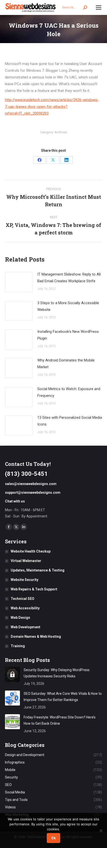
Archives (60, 132)
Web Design (20, 618)
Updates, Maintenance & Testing (37, 570)
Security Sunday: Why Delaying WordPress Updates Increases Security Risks (57, 673)
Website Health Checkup (31, 551)
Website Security (24, 580)
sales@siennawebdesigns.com (30, 484)
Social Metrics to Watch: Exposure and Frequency (68, 392)
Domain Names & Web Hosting (36, 636)
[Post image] (18, 282)
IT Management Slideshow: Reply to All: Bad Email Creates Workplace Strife (69, 277)
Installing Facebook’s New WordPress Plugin (68, 335)
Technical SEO (22, 599)
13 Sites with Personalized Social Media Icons (69, 420)
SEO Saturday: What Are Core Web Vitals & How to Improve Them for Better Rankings (63, 697)
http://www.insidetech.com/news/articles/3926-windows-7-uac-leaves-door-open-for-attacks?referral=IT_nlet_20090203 (52, 107)
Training (18, 646)
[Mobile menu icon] (98, 7)
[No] (100, 830)
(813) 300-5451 (26, 473)
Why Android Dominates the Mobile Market (66, 363)
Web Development (25, 627)
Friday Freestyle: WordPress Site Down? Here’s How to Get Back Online (60, 720)
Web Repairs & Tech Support (34, 589)
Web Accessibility (25, 608)
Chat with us (15, 501)
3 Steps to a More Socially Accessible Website (68, 306)
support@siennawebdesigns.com (32, 493)
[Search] (85, 7)
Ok (53, 838)
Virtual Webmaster (26, 561)
